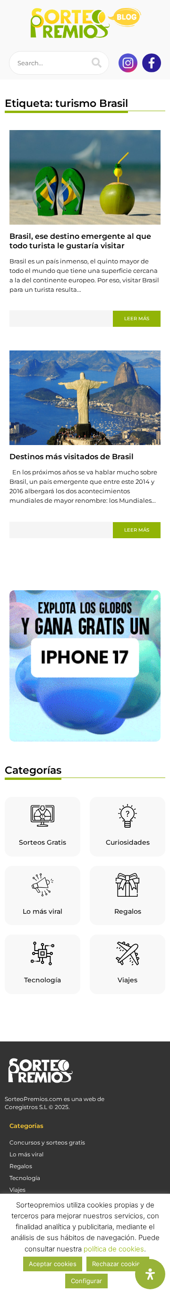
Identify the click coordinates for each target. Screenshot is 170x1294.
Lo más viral (42, 911)
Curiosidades (128, 842)
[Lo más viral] (42, 885)
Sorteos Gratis (42, 842)
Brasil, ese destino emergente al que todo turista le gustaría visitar (80, 241)
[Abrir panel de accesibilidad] (150, 1274)
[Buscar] (97, 63)
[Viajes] (127, 953)
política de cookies (114, 1248)
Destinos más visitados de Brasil (71, 456)
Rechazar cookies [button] (118, 1264)
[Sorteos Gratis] (42, 816)
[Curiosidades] (127, 816)
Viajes (127, 980)
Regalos (127, 911)
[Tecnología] (42, 953)
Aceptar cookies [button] (52, 1264)
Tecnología (42, 980)
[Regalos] (127, 885)
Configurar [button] (86, 1281)
